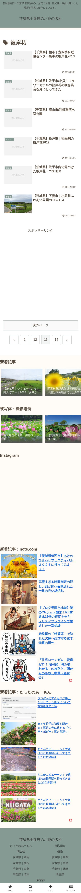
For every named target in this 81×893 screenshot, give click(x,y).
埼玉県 (60, 874)
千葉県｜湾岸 (21, 874)
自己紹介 (59, 845)
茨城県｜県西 (60, 857)
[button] (74, 382)
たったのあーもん (21, 845)
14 (56, 339)
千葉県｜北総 (60, 868)
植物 (60, 851)
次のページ (40, 325)
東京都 (40, 880)
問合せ (21, 851)
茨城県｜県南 (21, 857)
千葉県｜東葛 (21, 868)
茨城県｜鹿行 (21, 863)
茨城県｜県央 (60, 863)
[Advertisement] (40, 274)
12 (35, 339)
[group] (21, 383)
